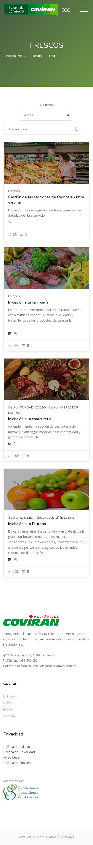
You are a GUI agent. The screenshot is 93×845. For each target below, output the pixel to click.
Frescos (53, 55)
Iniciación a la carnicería (28, 302)
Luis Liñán (27, 517)
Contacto (9, 716)
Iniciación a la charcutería (29, 419)
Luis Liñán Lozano (62, 517)
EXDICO (8, 709)
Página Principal (17, 55)
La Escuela (10, 696)
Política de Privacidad (19, 752)
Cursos (36, 55)
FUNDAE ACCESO (33, 407)
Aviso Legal (11, 757)
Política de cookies (17, 762)
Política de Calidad (16, 746)
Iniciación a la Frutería (27, 523)
